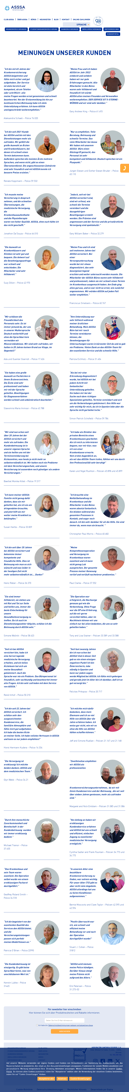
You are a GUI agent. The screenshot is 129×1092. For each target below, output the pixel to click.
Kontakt (66, 19)
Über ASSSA (22, 19)
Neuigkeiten (45, 19)
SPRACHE (82, 24)
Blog (56, 19)
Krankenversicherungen (16, 29)
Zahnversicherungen (69, 29)
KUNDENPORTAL (113, 34)
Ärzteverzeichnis (112, 29)
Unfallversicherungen (91, 29)
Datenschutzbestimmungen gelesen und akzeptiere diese (70, 1025)
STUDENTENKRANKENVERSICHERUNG (43, 29)
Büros (33, 19)
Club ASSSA (9, 19)
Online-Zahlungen (81, 19)
